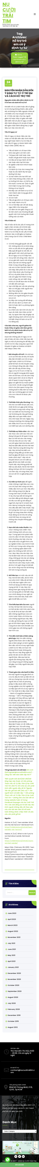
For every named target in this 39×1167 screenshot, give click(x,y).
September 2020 (15, 991)
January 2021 (13, 967)
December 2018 (14, 1015)
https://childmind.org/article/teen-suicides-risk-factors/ (19, 828)
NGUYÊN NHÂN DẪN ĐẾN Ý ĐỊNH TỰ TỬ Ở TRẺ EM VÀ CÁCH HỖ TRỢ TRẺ (19, 93)
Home (19, 55)
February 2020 (14, 1009)
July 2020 (12, 1003)
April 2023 (12, 919)
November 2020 (14, 979)
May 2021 (11, 955)
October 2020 (13, 985)
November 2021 (14, 937)
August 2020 (13, 997)
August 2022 (13, 931)
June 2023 (12, 913)
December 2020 (14, 973)
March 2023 (12, 925)
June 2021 (12, 949)
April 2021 (12, 961)
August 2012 (13, 1027)
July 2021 (11, 943)
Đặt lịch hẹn (19, 1164)
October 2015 (13, 1021)
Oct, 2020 (8, 83)
